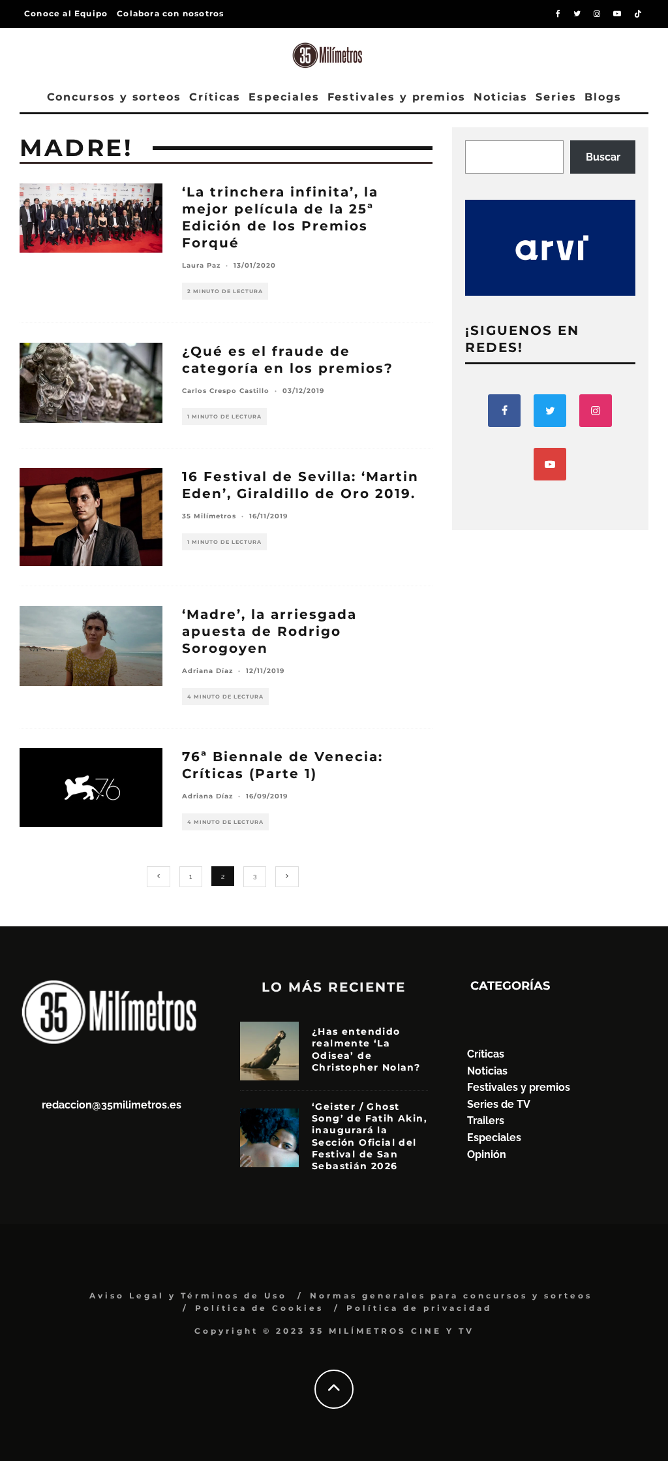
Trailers (485, 1120)
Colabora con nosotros (170, 13)
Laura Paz (201, 265)
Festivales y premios (396, 97)
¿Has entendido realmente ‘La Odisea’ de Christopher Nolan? (366, 1049)
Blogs (603, 97)
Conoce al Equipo (66, 13)
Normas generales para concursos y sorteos (451, 1295)
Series (556, 97)
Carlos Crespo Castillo (225, 390)
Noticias (501, 97)
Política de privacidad (419, 1308)
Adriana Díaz (207, 671)
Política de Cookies (259, 1308)
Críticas (215, 97)
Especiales (284, 97)
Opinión (486, 1154)
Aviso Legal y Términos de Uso (188, 1295)
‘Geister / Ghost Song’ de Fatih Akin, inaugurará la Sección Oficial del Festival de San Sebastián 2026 (369, 1136)
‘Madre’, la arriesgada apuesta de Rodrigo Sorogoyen (269, 631)
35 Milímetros (209, 516)
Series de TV (498, 1104)
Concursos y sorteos (114, 97)
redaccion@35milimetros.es (111, 1105)
